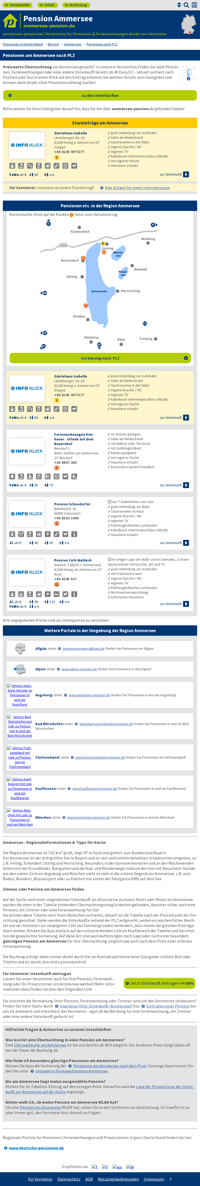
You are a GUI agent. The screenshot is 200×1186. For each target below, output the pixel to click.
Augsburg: (44, 695)
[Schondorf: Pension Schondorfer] (29, 514)
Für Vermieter (40, 1179)
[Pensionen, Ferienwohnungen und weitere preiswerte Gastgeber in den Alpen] (20, 669)
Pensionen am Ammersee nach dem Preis (110, 1065)
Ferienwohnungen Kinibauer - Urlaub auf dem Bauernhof (74, 439)
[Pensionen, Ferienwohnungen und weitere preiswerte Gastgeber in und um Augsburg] (20, 695)
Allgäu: (41, 648)
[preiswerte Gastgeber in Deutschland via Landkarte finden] (188, 28)
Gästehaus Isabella (70, 133)
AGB (89, 1179)
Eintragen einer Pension (168, 1006)
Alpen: (40, 669)
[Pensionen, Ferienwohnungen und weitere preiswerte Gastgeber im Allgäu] (20, 648)
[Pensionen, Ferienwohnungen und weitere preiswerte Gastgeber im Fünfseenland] (20, 757)
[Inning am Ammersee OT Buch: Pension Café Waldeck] (29, 573)
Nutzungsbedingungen (118, 1179)
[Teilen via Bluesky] (107, 1167)
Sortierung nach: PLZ (134, 358)
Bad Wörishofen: (49, 723)
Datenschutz (69, 1179)
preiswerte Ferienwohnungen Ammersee (71, 1071)
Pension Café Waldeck (73, 560)
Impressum (154, 1179)
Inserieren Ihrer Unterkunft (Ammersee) (95, 1006)
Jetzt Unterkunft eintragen (161, 983)
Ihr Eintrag (76, 5)
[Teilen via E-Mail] (132, 1167)
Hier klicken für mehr (137, 187)
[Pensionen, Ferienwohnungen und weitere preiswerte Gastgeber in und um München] (20, 817)
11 (56, 584)
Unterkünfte (17, 5)
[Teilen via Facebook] (96, 1167)
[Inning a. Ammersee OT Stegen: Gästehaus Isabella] (29, 146)
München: (43, 817)
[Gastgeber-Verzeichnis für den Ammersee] (12, 20)
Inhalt (47, 5)
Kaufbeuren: (46, 788)
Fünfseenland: (47, 757)
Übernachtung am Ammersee (40, 1045)
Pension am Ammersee (40, 1107)
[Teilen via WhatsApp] (119, 1167)
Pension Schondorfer (72, 504)
